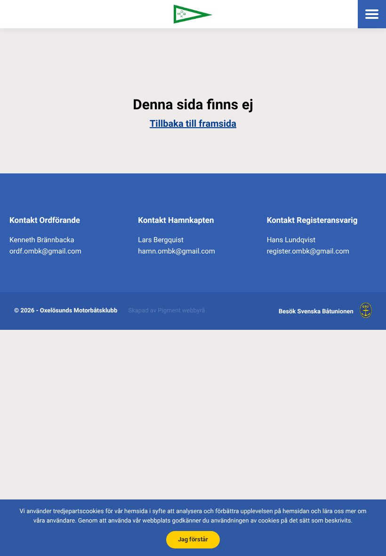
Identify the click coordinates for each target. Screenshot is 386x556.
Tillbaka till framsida (193, 123)
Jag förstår (193, 539)
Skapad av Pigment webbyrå (167, 310)
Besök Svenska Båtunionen (316, 311)
